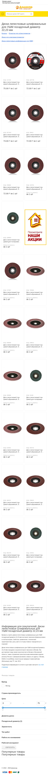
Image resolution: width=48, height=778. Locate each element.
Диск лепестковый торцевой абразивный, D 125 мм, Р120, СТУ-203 (35, 188)
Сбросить (10, 747)
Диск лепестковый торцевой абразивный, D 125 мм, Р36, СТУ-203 (11, 83)
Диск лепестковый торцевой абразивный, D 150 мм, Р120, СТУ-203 (12, 608)
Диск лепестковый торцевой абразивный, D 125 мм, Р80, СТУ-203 (11, 188)
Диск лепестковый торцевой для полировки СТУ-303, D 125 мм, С (34, 556)
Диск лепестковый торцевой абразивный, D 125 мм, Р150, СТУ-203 (12, 293)
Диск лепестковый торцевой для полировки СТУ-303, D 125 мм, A (11, 241)
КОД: (4, 80)
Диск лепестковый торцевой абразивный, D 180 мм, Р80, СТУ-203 (34, 346)
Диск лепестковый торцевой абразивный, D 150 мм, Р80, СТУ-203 (34, 503)
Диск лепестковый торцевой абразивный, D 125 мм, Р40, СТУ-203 (34, 136)
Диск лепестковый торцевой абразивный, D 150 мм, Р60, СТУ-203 (11, 556)
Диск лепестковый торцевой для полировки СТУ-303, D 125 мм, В (34, 398)
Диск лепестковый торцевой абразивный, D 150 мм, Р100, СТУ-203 (35, 608)
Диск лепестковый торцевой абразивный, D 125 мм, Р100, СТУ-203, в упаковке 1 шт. (35, 83)
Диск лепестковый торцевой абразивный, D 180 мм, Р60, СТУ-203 (34, 293)
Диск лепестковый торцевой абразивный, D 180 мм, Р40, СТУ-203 (11, 451)
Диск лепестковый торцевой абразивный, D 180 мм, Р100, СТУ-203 (12, 346)
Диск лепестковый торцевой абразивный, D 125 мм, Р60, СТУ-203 (11, 136)
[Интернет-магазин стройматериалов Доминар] (24, 8)
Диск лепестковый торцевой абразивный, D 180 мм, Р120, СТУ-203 (12, 398)
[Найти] (31, 14)
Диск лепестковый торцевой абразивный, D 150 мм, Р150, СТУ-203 (12, 503)
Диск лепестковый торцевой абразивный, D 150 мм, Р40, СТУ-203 (34, 451)
